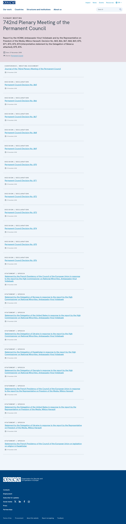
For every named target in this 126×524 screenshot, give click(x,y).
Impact (88, 3)
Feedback (60, 518)
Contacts (6, 490)
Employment (7, 494)
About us (58, 9)
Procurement (19, 518)
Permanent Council (17, 56)
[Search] (120, 9)
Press (5, 506)
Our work (7, 9)
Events (101, 3)
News (95, 3)
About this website (32, 518)
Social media (7, 502)
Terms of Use (7, 518)
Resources (110, 3)
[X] (15, 501)
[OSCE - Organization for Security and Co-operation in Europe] (9, 2)
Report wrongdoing (48, 518)
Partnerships (7, 510)
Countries (19, 9)
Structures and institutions (38, 9)
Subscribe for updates (11, 498)
